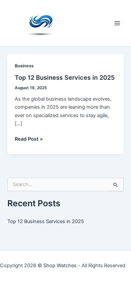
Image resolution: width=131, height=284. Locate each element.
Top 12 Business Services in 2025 (65, 77)
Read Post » (29, 139)
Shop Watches (60, 265)
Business (24, 65)
